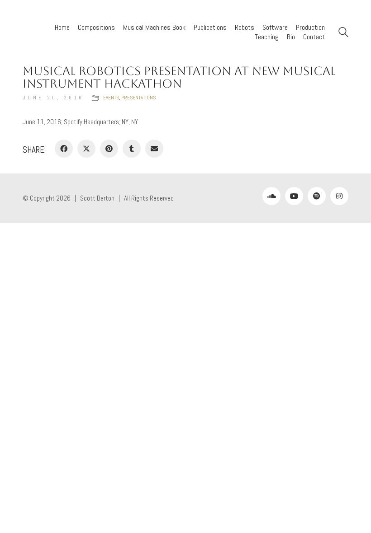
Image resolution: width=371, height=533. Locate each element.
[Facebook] (64, 149)
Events (111, 97)
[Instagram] (339, 196)
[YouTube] (294, 196)
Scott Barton (97, 198)
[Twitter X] (86, 149)
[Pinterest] (109, 149)
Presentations (138, 97)
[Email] (154, 149)
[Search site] (343, 33)
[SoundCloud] (271, 196)
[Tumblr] (132, 149)
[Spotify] (317, 196)
